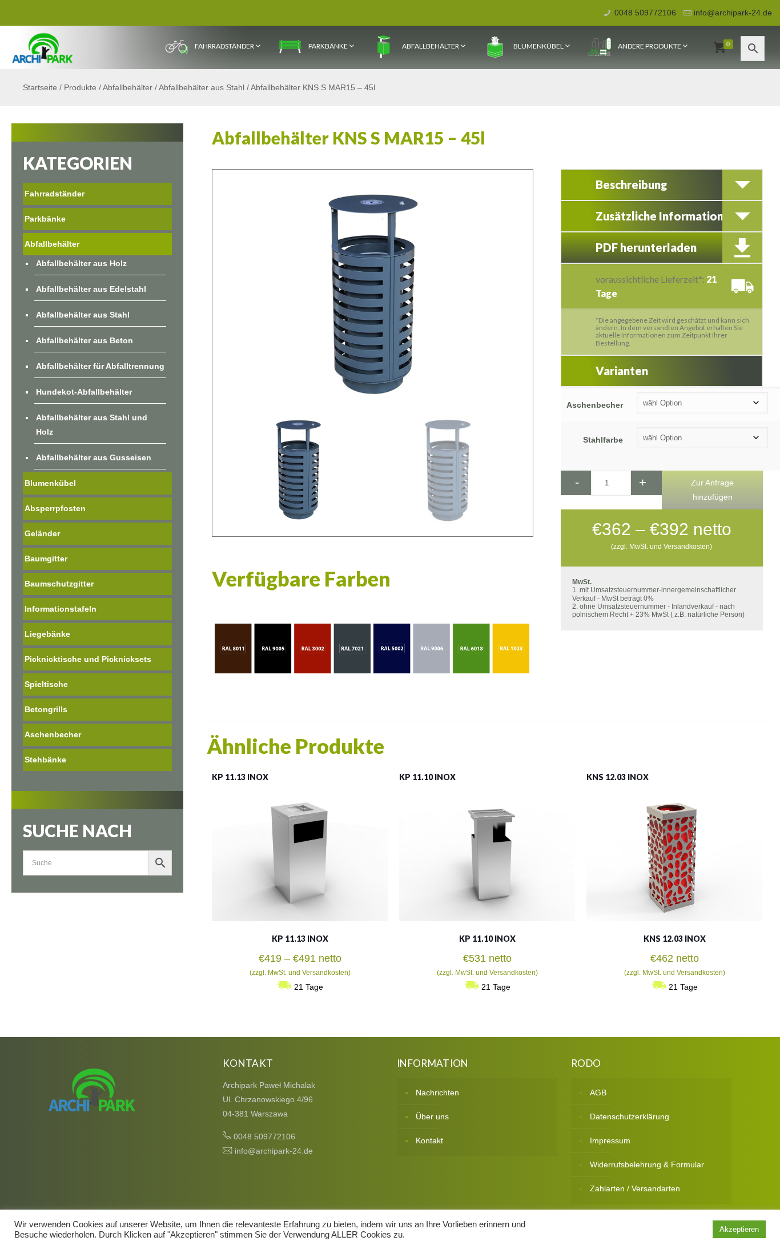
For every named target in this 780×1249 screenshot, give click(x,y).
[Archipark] (42, 47)
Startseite (40, 87)
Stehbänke (45, 759)
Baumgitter (46, 558)
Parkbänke (328, 46)
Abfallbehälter (430, 46)
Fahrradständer (224, 46)
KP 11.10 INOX (427, 777)
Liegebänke (47, 633)
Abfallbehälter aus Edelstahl (91, 289)
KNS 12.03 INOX (617, 777)
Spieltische (46, 684)
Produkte (80, 87)
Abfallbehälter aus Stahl (201, 87)
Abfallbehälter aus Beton (84, 340)
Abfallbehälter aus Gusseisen (93, 457)
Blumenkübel (538, 46)
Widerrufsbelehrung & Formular (647, 1164)
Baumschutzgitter (59, 583)
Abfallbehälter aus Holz (81, 263)
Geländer (42, 533)
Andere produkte (649, 46)
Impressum (610, 1140)
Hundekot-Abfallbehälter (84, 391)
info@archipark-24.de (733, 12)
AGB (598, 1092)
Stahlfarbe (603, 439)
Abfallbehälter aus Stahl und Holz (91, 424)
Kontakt (429, 1140)
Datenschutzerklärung (629, 1116)
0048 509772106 (645, 12)
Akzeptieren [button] (739, 1229)
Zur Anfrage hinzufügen (712, 489)
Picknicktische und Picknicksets (88, 659)
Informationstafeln (61, 608)
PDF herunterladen (646, 247)
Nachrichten (437, 1092)
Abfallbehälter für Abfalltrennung (100, 366)
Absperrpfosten (55, 508)
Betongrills (46, 709)
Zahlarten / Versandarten (635, 1188)
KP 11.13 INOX (240, 777)
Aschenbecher (594, 404)
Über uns (432, 1116)
